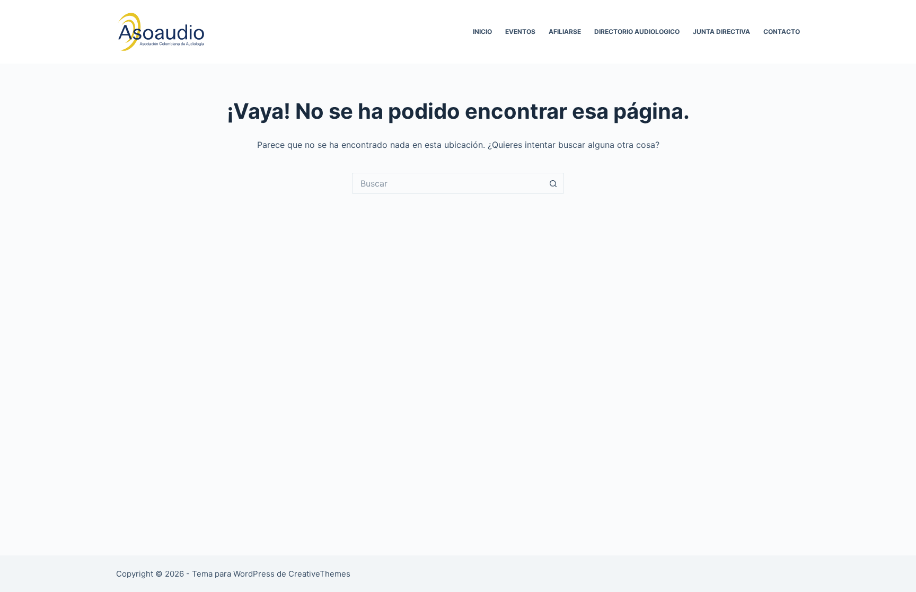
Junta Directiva (721, 32)
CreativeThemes (319, 574)
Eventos (520, 32)
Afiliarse (565, 32)
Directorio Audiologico (637, 32)
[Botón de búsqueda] (553, 183)
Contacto (781, 32)
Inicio (482, 32)
